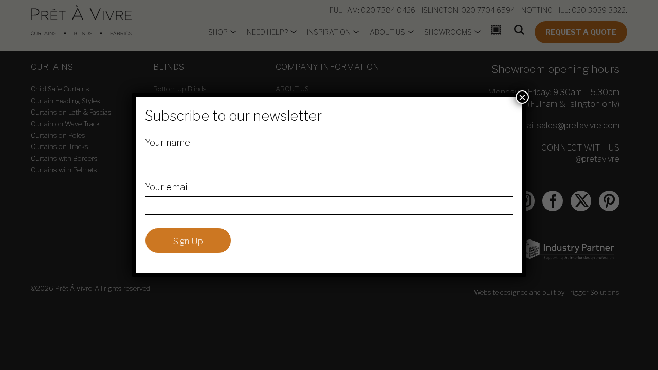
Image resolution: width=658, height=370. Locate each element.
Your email (167, 186)
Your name (167, 142)
